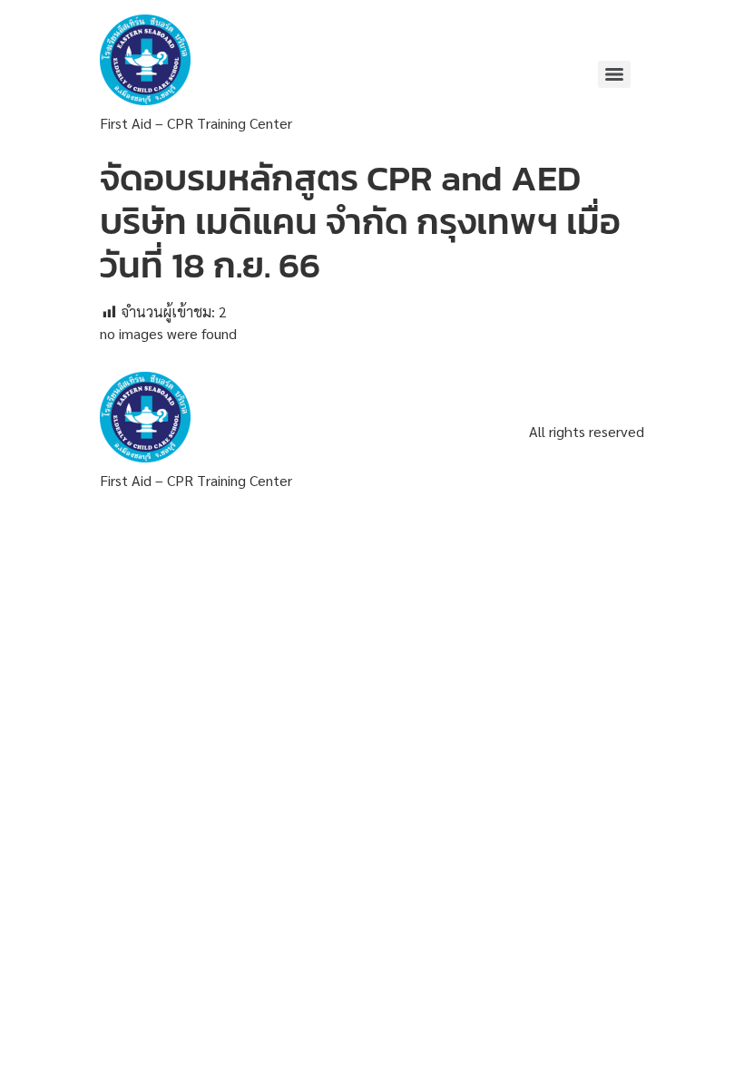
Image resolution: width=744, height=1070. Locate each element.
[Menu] (614, 74)
